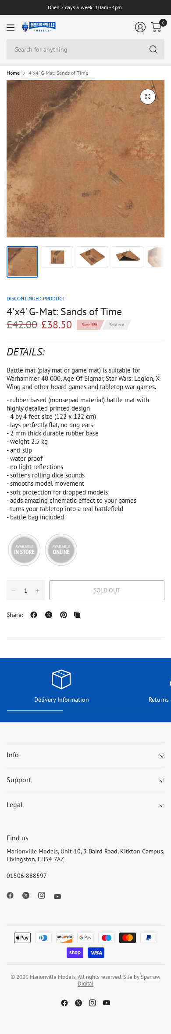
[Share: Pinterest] (63, 614)
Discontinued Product (36, 298)
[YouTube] (61, 897)
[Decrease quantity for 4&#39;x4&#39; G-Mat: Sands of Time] (13, 591)
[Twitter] (29, 895)
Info (13, 754)
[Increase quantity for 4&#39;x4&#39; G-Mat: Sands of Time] (37, 591)
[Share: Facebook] (33, 614)
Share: (15, 615)
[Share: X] (48, 614)
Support (19, 779)
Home (13, 73)
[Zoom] (148, 96)
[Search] (153, 49)
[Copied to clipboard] (77, 614)
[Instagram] (45, 895)
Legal (15, 804)
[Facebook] (14, 895)
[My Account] (140, 27)
